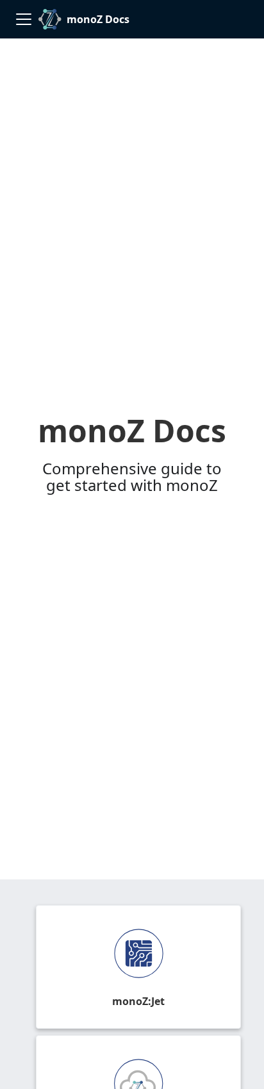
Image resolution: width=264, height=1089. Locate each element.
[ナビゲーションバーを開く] (23, 19)
